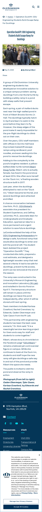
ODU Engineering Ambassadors (19, 235)
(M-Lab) (34, 283)
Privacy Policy (27, 493)
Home (10, 17)
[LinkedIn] (22, 423)
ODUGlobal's (25, 206)
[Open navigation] (38, 7)
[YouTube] (16, 423)
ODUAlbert (29, 343)
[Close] (39, 455)
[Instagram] (11, 423)
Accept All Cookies (21, 507)
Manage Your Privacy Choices (21, 501)
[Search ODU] (33, 7)
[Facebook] (5, 423)
